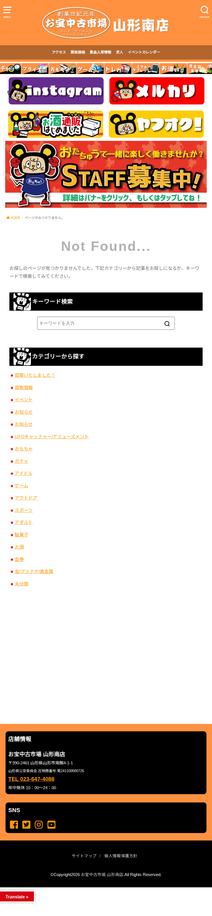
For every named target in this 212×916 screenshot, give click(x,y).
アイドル (24, 473)
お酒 (19, 546)
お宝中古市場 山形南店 (102, 874)
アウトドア (26, 497)
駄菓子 (21, 534)
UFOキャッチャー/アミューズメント (52, 436)
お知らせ (24, 412)
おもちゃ (24, 448)
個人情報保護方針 (120, 856)
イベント (24, 399)
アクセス (59, 52)
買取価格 (78, 52)
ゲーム (21, 485)
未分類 (21, 583)
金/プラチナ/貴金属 (34, 571)
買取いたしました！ (35, 375)
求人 (119, 52)
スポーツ (24, 510)
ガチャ (21, 461)
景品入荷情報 (100, 52)
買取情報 (24, 387)
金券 (19, 559)
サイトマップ (84, 856)
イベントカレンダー (144, 52)
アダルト (24, 522)
